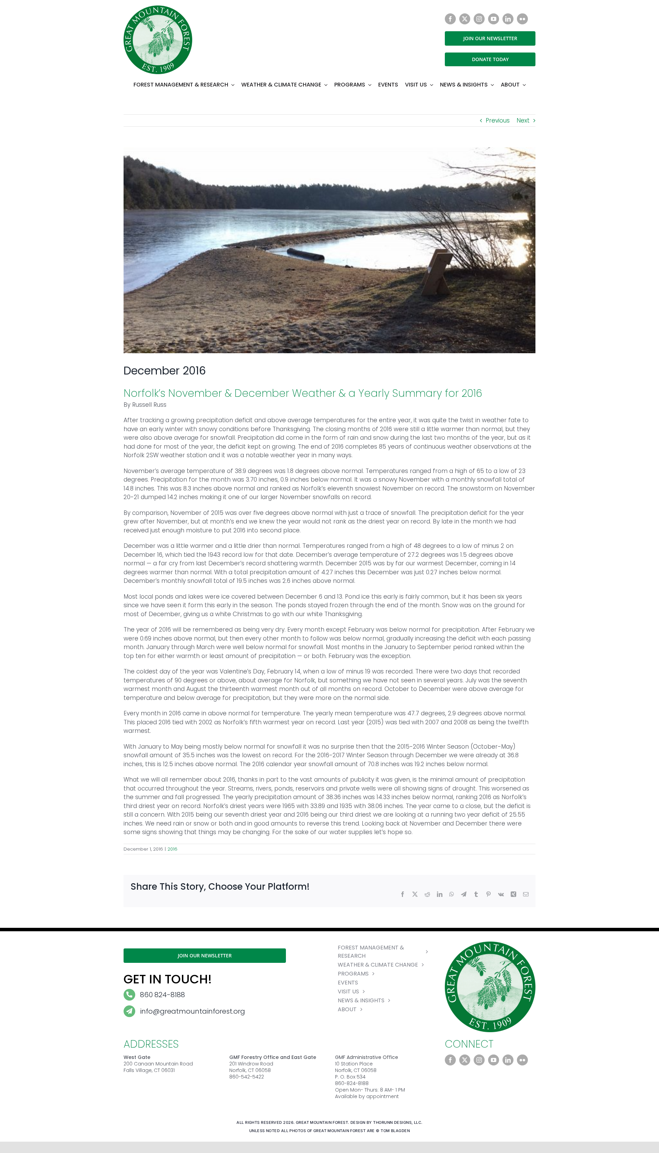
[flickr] (522, 18)
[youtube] (493, 18)
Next (523, 120)
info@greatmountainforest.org (192, 1011)
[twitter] (464, 18)
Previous (498, 120)
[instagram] (479, 18)
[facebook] (450, 18)
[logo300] (158, 8)
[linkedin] (507, 18)
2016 (172, 849)
